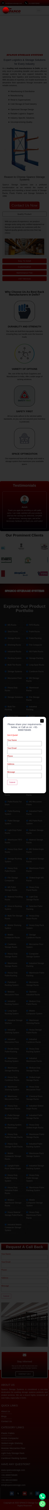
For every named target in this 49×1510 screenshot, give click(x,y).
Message (11, 772)
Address (10, 764)
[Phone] (42, 1496)
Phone (10, 756)
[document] (24, 755)
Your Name (12, 740)
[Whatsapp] (42, 1504)
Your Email (12, 748)
